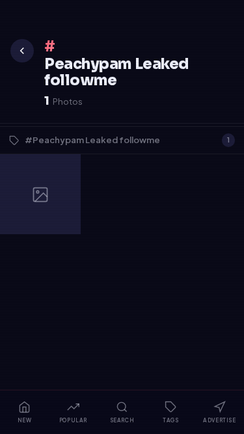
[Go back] (22, 50)
